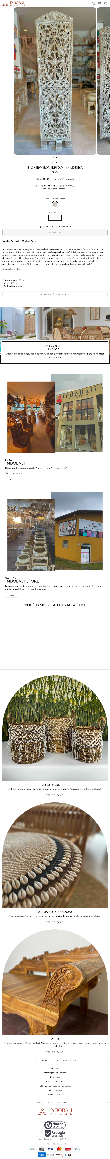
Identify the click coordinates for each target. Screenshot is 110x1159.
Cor (55, 199)
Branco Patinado (55, 204)
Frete (45, 189)
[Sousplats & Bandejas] (55, 855)
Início (54, 162)
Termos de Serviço (55, 1094)
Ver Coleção (55, 795)
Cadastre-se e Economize (54, 1103)
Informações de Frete (55, 294)
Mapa (12, 479)
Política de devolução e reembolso (55, 1086)
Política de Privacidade (55, 1081)
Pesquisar (55, 1068)
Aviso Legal (55, 1077)
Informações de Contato (55, 1073)
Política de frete (55, 1090)
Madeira (55, 217)
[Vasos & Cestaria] (55, 728)
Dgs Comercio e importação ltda (54, 1061)
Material (55, 213)
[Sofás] (55, 982)
